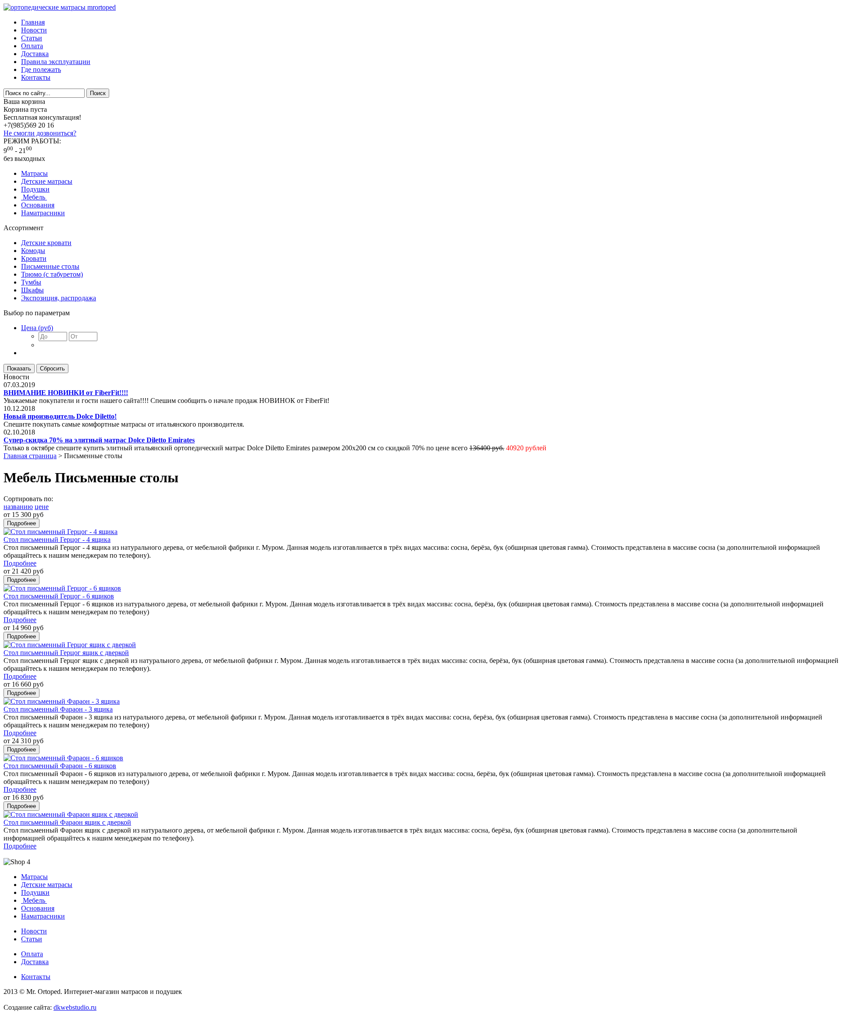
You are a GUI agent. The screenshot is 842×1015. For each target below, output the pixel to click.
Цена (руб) (37, 327)
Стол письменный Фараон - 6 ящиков (60, 765)
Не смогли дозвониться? (40, 133)
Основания (37, 205)
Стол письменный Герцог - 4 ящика (57, 539)
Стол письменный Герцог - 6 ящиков (59, 596)
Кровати (33, 258)
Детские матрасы (46, 181)
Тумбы (31, 282)
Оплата (32, 46)
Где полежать (41, 69)
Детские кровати (46, 242)
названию (18, 506)
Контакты (35, 77)
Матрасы (34, 173)
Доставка (35, 53)
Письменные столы (50, 266)
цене (42, 506)
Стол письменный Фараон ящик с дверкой (67, 822)
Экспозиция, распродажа (58, 298)
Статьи (31, 38)
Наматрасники (43, 213)
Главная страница (30, 455)
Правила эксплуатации (55, 61)
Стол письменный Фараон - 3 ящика (58, 709)
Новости (34, 30)
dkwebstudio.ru (75, 1007)
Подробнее (20, 563)
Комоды (33, 250)
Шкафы (32, 290)
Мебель (34, 197)
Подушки (35, 189)
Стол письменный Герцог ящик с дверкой (66, 652)
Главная (33, 22)
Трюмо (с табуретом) (52, 274)
